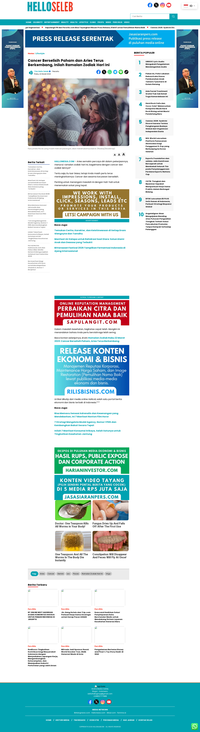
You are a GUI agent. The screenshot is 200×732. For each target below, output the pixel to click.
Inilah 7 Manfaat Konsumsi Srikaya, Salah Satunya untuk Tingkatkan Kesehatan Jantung (87, 432)
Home (28, 22)
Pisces (76, 573)
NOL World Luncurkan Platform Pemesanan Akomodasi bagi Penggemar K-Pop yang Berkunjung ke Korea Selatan (157, 145)
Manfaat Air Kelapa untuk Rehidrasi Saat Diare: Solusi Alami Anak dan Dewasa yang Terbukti (89, 241)
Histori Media (62, 720)
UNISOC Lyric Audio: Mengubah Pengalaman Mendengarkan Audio (157, 64)
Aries (42, 573)
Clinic (93, 22)
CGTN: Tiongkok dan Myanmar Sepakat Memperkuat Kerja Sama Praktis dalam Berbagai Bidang (158, 186)
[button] (114, 154)
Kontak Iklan (145, 720)
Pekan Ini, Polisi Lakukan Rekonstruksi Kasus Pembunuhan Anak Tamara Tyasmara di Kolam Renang (157, 79)
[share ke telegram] (116, 74)
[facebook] (150, 7)
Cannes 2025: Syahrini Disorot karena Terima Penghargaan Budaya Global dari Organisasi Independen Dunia (157, 126)
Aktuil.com (111, 712)
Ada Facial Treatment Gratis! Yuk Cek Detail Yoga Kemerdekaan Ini (157, 94)
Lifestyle (83, 22)
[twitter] (157, 7)
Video (127, 22)
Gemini (60, 573)
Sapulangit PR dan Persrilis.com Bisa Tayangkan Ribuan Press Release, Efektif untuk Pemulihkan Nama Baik (79, 27)
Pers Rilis (117, 22)
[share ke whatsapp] (110, 74)
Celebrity (38, 22)
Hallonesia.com (98, 712)
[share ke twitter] (104, 74)
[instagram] (163, 7)
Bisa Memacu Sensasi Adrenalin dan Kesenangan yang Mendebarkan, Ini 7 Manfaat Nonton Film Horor (86, 415)
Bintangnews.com (82, 712)
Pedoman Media (111, 720)
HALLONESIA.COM (64, 161)
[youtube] (169, 7)
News (108, 22)
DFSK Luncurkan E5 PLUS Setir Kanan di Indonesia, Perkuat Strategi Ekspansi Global (158, 202)
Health (73, 22)
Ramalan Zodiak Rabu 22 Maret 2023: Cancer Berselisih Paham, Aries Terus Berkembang (89, 339)
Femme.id (121, 712)
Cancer (51, 573)
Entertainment (52, 22)
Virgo (108, 573)
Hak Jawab (128, 720)
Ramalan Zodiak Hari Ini (92, 573)
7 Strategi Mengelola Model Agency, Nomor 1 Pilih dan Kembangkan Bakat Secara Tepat (85, 423)
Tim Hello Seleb (41, 71)
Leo (68, 573)
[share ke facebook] (99, 74)
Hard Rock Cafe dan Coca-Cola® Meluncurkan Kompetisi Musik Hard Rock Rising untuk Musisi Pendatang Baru (158, 108)
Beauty (65, 22)
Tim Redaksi (79, 720)
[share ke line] (121, 74)
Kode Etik (94, 720)
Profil (101, 22)
